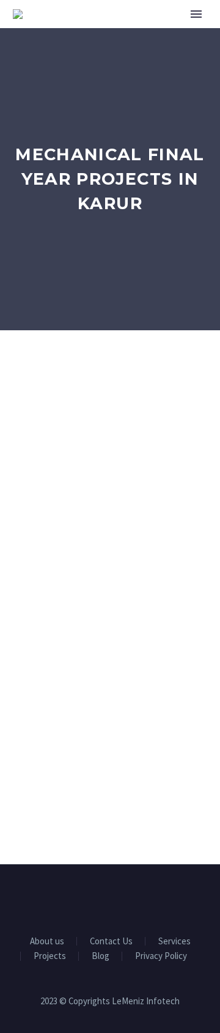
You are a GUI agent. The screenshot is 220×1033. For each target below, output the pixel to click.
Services (174, 941)
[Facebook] (78, 898)
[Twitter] (110, 898)
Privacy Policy (161, 956)
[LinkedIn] (94, 898)
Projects (50, 956)
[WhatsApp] (142, 898)
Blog (100, 956)
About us (47, 941)
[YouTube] (126, 898)
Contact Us (111, 941)
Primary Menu (196, 14)
